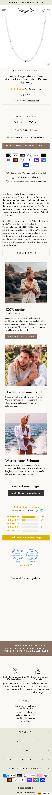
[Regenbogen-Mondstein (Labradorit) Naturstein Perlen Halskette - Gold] (10, 623)
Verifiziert (24, 565)
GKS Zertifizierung (21, 336)
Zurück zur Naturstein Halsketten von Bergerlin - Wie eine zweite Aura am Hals (26, 648)
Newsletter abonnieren (25, 768)
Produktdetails (26, 253)
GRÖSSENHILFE (24, 130)
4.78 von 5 (34, 507)
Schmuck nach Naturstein (25, 759)
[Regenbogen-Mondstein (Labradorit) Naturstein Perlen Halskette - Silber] (13, 623)
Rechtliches (25, 741)
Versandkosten (33, 100)
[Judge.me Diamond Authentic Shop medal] (17, 554)
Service (25, 750)
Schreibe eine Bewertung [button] (26, 537)
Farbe (18, 117)
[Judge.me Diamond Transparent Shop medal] (32, 554)
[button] (18, 89)
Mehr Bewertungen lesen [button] (25, 493)
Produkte (25, 732)
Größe (32, 117)
